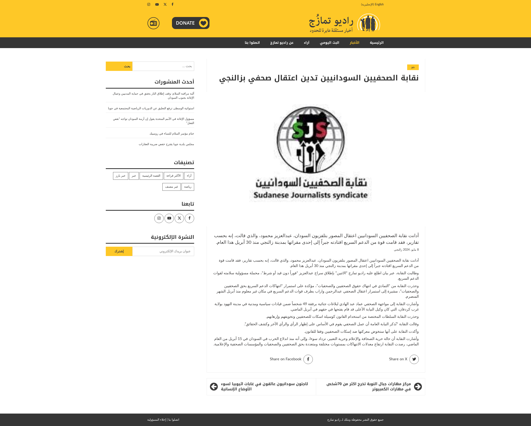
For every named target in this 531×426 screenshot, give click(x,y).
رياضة (187, 186)
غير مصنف (171, 186)
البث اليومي (329, 42)
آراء (306, 42)
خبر (413, 67)
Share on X (398, 359)
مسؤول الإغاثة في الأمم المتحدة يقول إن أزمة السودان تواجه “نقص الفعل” (153, 121)
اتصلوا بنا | (173, 419)
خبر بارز (120, 175)
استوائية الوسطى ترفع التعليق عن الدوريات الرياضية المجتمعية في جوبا (151, 108)
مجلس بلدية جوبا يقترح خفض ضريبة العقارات (166, 144)
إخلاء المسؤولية (156, 419)
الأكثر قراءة (174, 175)
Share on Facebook (285, 359)
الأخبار (354, 42)
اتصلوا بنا (252, 42)
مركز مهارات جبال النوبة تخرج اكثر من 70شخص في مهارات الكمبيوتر (368, 386)
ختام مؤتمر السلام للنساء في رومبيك (172, 133)
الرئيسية (377, 42)
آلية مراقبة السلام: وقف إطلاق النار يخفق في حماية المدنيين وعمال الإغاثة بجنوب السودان (153, 95)
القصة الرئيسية (151, 175)
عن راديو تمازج (282, 42)
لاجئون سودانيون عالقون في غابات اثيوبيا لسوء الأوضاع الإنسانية (264, 386)
